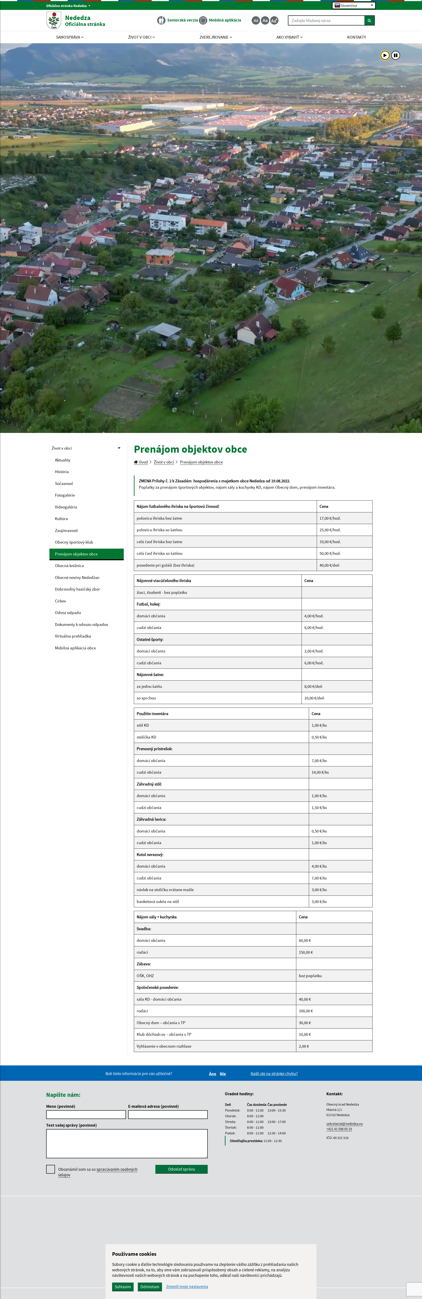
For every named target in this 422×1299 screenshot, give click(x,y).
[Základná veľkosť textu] (265, 20)
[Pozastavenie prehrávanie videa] (395, 55)
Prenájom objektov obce (76, 554)
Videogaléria (66, 507)
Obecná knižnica (69, 565)
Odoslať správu (181, 1169)
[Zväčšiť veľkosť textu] (274, 20)
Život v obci (62, 448)
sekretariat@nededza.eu (344, 1123)
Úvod (143, 462)
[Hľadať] (369, 20)
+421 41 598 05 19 (339, 1129)
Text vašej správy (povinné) (71, 1125)
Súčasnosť (64, 483)
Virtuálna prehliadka (73, 636)
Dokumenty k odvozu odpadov (81, 624)
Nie (223, 1073)
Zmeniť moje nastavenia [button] (187, 1287)
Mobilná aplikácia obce (75, 647)
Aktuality (62, 460)
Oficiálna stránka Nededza (66, 6)
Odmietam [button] (149, 1286)
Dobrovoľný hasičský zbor (77, 589)
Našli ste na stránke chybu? (274, 1073)
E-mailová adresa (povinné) (153, 1106)
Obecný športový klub (74, 542)
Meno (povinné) (60, 1106)
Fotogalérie (65, 495)
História (62, 471)
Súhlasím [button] (123, 1286)
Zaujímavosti (66, 530)
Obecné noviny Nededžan (77, 577)
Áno (213, 1073)
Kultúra (61, 518)
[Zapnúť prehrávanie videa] (385, 55)
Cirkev (60, 601)
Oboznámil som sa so (97, 1172)
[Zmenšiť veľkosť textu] (256, 20)
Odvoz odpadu (68, 612)
